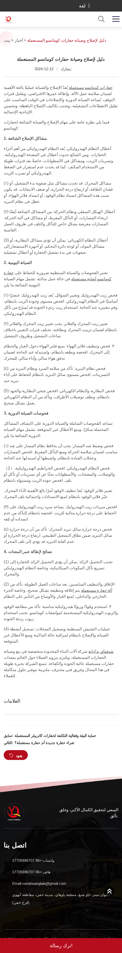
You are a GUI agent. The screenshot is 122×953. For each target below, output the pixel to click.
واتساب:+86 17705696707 (33, 860)
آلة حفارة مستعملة (96, 590)
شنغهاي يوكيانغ (101, 651)
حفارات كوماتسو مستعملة (91, 87)
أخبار (19, 40)
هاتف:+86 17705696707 (31, 872)
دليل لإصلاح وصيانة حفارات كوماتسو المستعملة (66, 40)
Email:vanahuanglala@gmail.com (39, 883)
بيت (7, 40)
